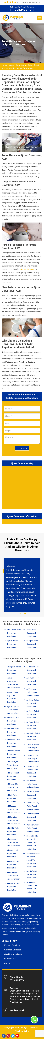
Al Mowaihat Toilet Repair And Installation (13, 820)
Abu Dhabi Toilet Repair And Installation (14, 632)
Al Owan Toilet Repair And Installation (13, 853)
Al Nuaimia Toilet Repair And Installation (13, 842)
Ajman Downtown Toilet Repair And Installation (13, 683)
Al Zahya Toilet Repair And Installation (33, 714)
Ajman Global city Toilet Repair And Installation (12, 697)
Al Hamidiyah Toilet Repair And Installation (13, 764)
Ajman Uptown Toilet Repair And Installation (13, 709)
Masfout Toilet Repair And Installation (33, 816)
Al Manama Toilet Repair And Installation (13, 809)
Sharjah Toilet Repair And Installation (32, 643)
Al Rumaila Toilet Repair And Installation (33, 669)
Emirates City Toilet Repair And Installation (33, 758)
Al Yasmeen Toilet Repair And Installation (33, 692)
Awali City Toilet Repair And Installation (33, 736)
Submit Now (22, 448)
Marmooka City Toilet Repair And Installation (33, 805)
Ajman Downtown (17, 65)
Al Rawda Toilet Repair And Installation (13, 886)
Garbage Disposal (12, 949)
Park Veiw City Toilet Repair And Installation (33, 828)
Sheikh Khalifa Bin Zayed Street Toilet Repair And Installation (32, 842)
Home (4, 65)
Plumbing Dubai (22, 1031)
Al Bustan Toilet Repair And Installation (13, 742)
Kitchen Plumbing (12, 945)
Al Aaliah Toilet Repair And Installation (13, 720)
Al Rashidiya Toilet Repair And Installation (13, 875)
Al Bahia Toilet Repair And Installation (13, 731)
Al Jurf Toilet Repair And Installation (12, 798)
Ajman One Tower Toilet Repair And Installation (32, 887)
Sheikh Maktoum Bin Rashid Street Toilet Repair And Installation (33, 860)
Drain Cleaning (27, 269)
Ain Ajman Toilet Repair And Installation (14, 669)
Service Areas (10, 958)
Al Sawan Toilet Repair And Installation (33, 681)
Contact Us (9, 963)
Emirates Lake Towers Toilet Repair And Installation (32, 771)
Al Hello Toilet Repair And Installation (13, 776)
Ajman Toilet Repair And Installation (12, 643)
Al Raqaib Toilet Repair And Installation (13, 864)
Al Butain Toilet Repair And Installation (13, 753)
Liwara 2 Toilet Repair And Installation (33, 794)
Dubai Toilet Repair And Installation (32, 632)
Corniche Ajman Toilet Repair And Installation (33, 747)
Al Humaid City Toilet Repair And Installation (13, 787)
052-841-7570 (22, 10)
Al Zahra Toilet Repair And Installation (33, 703)
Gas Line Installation (13, 954)
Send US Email (17, 1010)
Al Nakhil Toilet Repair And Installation (13, 831)
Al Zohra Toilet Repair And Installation (33, 725)
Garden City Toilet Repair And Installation (33, 783)
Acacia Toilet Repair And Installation (32, 874)
